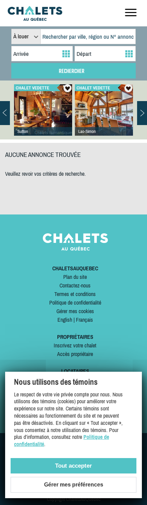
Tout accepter (73, 466)
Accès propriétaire (75, 354)
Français (84, 320)
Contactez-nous (75, 285)
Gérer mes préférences (73, 485)
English (64, 320)
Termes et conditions (75, 294)
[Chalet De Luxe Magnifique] (43, 117)
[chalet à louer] (35, 19)
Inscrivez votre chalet (75, 345)
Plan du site (75, 277)
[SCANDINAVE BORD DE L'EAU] (104, 117)
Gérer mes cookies (75, 311)
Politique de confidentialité (75, 302)
